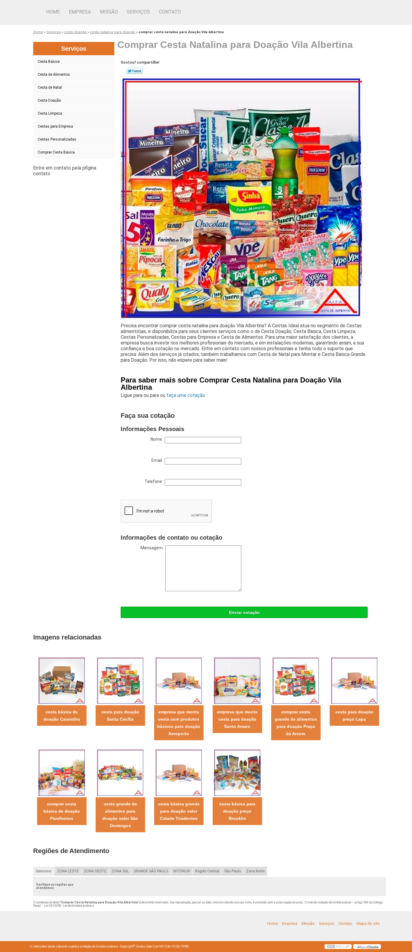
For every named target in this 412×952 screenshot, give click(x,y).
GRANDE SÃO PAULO (151, 871)
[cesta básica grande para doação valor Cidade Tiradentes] (178, 772)
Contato (170, 12)
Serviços (138, 12)
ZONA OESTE (95, 871)
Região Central (207, 871)
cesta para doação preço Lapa (354, 715)
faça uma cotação (185, 395)
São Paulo (232, 871)
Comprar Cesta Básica (56, 152)
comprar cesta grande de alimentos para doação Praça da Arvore (296, 722)
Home (53, 12)
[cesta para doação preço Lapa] (354, 680)
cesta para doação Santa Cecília (120, 715)
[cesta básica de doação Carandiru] (61, 680)
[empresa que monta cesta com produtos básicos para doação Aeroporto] (178, 680)
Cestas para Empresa (55, 126)
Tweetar (134, 71)
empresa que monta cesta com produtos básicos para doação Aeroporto (178, 722)
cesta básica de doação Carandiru (61, 715)
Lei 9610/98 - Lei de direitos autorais (69, 905)
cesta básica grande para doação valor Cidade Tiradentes (179, 811)
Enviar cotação (244, 612)
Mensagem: (153, 547)
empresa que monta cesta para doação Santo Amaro (237, 719)
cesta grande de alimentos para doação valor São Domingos (120, 814)
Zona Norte (255, 871)
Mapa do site (368, 923)
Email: (158, 460)
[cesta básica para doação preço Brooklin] (237, 772)
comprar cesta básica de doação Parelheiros (61, 811)
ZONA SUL (120, 871)
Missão (109, 12)
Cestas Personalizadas (57, 139)
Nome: (158, 439)
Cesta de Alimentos (54, 74)
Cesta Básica (49, 61)
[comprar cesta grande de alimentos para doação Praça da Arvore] (295, 680)
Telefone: (154, 481)
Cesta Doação (49, 100)
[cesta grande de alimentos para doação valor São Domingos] (120, 772)
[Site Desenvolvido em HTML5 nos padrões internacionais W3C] (338, 946)
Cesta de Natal (50, 87)
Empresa (80, 12)
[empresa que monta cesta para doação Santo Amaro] (237, 680)
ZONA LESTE (68, 871)
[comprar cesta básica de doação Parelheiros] (61, 772)
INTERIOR (181, 871)
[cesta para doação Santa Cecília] (120, 680)
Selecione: (44, 871)
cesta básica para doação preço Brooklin (237, 811)
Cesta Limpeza (50, 113)
